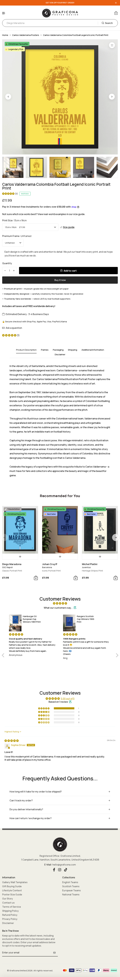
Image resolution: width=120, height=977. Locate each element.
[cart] (116, 13)
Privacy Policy (9, 919)
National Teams (70, 894)
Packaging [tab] (58, 350)
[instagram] (59, 869)
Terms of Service (11, 906)
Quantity (7, 263)
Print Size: (14, 220)
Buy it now (60, 280)
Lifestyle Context (12, 890)
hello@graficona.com (64, 864)
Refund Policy (9, 915)
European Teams (71, 890)
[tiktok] (65, 869)
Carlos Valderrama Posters (25, 35)
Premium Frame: (16, 236)
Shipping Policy (10, 910)
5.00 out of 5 (67, 698)
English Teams (70, 882)
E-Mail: (48, 864)
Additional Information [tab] (93, 350)
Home (5, 35)
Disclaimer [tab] (60, 354)
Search (109, 23)
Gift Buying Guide (12, 886)
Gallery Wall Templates (15, 882)
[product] (112, 45)
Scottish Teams (70, 886)
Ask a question (14, 327)
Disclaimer (8, 923)
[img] (60, 603)
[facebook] (54, 869)
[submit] (54, 952)
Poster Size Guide (12, 894)
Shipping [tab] (72, 350)
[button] (3, 13)
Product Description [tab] (26, 350)
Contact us (8, 902)
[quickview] (20, 556)
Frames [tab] (44, 350)
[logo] (60, 13)
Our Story (7, 898)
